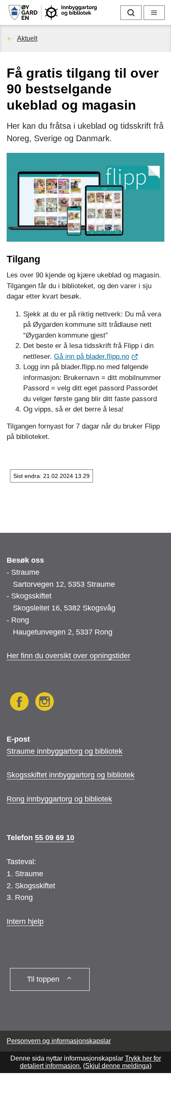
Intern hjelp (25, 921)
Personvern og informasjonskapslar (59, 1040)
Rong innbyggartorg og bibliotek (59, 799)
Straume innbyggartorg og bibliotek (64, 751)
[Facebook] (19, 703)
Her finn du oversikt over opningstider (68, 656)
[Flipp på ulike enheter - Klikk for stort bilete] (85, 197)
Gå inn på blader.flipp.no (91, 356)
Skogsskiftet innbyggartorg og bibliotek (70, 775)
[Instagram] (44, 703)
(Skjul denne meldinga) (117, 1065)
